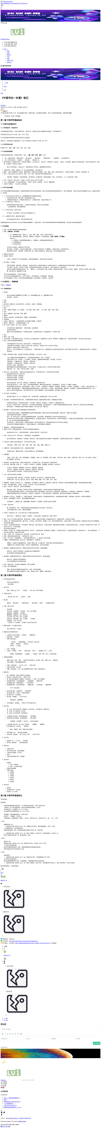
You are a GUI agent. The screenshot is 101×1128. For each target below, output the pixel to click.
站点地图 (7, 1126)
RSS (3, 1126)
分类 (11, 3)
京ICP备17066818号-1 (25, 1118)
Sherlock (3, 105)
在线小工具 (19, 3)
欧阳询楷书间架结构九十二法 (12, 1107)
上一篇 (6, 1018)
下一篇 (6, 1020)
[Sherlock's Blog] (7, 1)
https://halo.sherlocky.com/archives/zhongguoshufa (23, 941)
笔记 (2, 873)
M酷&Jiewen (22, 1121)
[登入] (1, 7)
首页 (2, 3)
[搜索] (1, 9)
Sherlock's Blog (5, 39)
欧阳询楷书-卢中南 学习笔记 (12, 1102)
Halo (8, 1121)
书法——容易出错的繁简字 (11, 1098)
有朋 (14, 3)
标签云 (8, 3)
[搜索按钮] (2, 5)
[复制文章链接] (2, 877)
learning (25, 3)
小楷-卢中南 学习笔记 (10, 1105)
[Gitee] (3, 1088)
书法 (5, 86)
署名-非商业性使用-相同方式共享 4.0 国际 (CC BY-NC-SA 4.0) (32, 943)
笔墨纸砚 (8, 285)
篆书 (5, 1100)
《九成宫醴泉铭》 (9, 1103)
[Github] (2, 1088)
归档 (4, 3)
